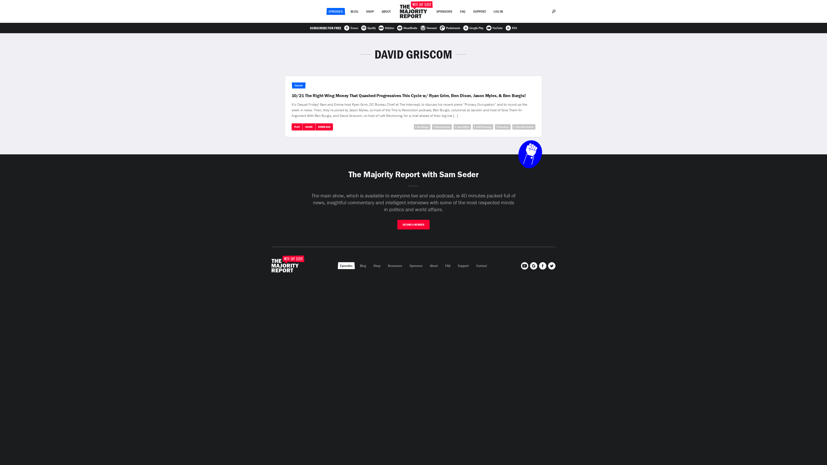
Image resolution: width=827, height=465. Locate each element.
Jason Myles (463, 127)
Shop (370, 11)
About (386, 11)
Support (479, 11)
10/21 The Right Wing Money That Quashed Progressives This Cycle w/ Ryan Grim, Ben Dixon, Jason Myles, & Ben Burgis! (409, 95)
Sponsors (444, 11)
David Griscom (442, 127)
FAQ (462, 11)
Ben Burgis (423, 127)
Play (297, 127)
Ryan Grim (503, 127)
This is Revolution (525, 127)
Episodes (336, 11)
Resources (395, 265)
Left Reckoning (483, 127)
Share (309, 127)
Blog (354, 11)
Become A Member (413, 224)
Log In (498, 11)
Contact (481, 265)
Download (324, 127)
